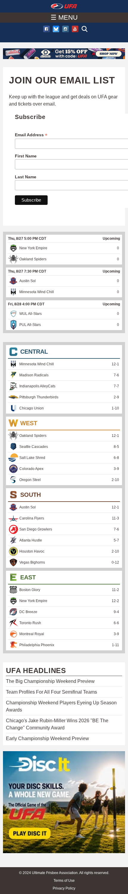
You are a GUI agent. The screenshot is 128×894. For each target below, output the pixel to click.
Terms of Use (64, 880)
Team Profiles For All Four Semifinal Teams (51, 692)
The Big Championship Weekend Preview (50, 681)
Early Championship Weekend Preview (47, 738)
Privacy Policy (64, 888)
